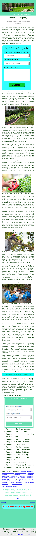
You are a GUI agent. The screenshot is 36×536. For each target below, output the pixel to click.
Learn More (20, 534)
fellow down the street (10, 35)
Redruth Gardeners (8, 477)
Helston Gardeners (8, 473)
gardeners (15, 138)
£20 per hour (29, 149)
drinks (4, 213)
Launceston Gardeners (9, 476)
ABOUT (22, 14)
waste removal (28, 140)
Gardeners (16, 471)
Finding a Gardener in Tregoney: (13, 26)
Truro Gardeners (17, 484)
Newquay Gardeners (27, 471)
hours (26, 153)
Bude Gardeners (16, 482)
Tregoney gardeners (12, 355)
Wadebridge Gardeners (9, 479)
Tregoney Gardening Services (12, 395)
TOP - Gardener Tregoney (10, 486)
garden (23, 27)
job (20, 227)
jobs (10, 127)
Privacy (32, 502)
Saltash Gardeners (21, 480)
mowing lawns (13, 133)
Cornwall (22, 371)
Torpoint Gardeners (24, 479)
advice (31, 199)
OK (29, 534)
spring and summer (28, 129)
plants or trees (14, 101)
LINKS (18, 14)
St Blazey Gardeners (25, 477)
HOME (14, 14)
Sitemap (3, 502)
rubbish (11, 158)
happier (9, 217)
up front (17, 161)
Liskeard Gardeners (26, 476)
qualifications (7, 41)
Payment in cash (22, 164)
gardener (31, 92)
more (12, 392)
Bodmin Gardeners (20, 473)
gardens (17, 136)
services (27, 260)
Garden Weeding (23, 447)
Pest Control (22, 432)
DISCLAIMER (31, 14)
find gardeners (11, 378)
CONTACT (26, 14)
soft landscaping (8, 356)
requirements (30, 194)
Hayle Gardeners (28, 474)
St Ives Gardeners (15, 474)
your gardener (19, 219)
